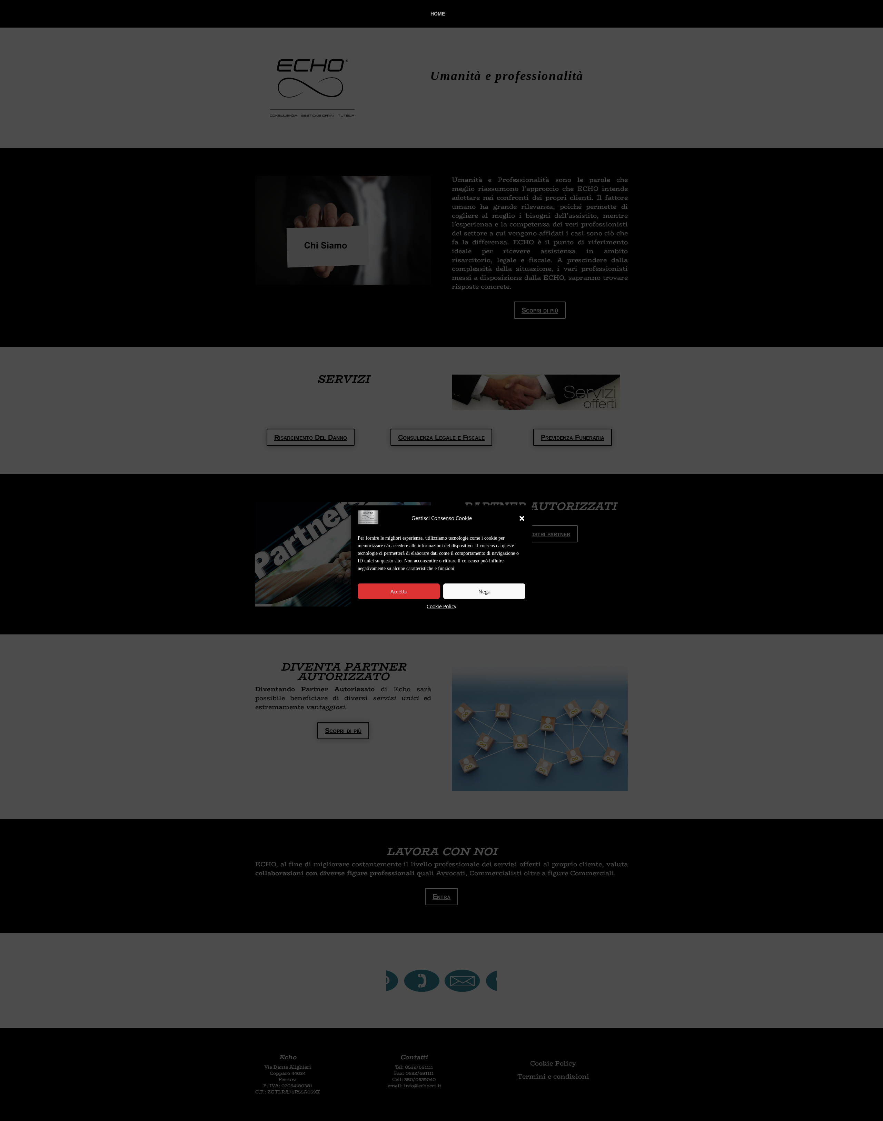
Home (437, 14)
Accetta (398, 591)
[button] (521, 518)
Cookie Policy (441, 606)
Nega (484, 591)
